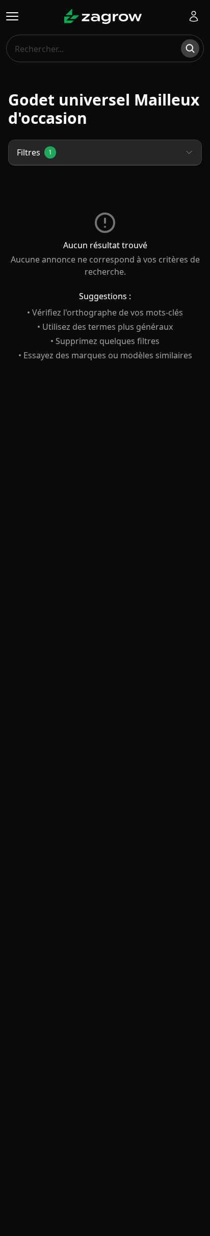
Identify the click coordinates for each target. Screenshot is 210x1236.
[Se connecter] (193, 16)
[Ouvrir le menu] (12, 16)
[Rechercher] (190, 48)
